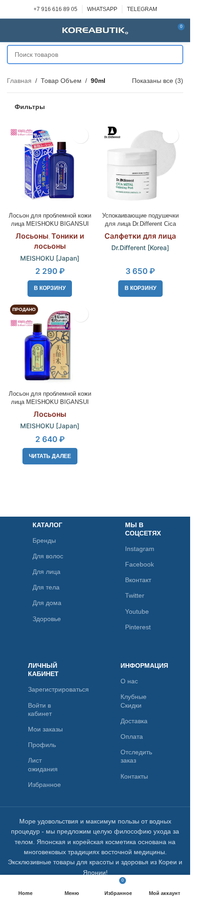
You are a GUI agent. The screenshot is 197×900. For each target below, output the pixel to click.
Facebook (139, 564)
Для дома (47, 602)
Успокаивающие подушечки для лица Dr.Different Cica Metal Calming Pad (140, 224)
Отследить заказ (136, 756)
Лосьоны (32, 235)
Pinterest (138, 627)
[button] (49, 288)
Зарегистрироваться (49, 689)
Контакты (134, 776)
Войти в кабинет (40, 709)
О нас (129, 681)
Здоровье (47, 618)
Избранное (44, 784)
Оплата (131, 736)
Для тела (46, 587)
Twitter (134, 595)
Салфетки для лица (140, 235)
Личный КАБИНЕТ (43, 669)
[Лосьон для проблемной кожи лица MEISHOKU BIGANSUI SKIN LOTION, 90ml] (50, 166)
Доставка (134, 721)
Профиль (42, 744)
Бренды (44, 540)
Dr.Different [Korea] (140, 247)
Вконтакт (138, 580)
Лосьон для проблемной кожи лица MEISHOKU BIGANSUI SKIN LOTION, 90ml (50, 224)
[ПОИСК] (173, 54)
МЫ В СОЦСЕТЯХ (143, 529)
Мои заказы (45, 729)
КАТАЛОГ (47, 525)
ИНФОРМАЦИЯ (141, 665)
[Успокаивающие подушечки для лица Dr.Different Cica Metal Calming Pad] (141, 166)
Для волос (48, 556)
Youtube (137, 611)
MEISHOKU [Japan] (49, 258)
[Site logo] (95, 29)
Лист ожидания (43, 764)
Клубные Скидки (133, 701)
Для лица (46, 571)
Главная (19, 80)
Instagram (139, 548)
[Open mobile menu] (10, 30)
